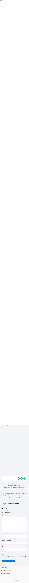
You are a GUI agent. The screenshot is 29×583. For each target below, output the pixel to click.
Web (3, 546)
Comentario (5, 515)
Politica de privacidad (6, 570)
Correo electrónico (7, 540)
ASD (11, 578)
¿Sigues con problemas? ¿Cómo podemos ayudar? (15, 494)
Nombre (4, 533)
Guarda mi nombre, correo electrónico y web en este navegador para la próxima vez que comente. (14, 555)
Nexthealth (17, 580)
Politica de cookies (5, 573)
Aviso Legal (4, 567)
